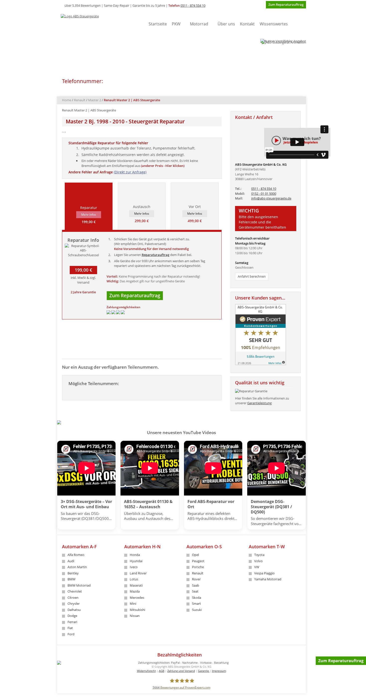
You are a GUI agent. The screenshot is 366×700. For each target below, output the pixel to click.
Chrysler (73, 603)
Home (66, 100)
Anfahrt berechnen (252, 276)
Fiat (70, 628)
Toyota (259, 554)
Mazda (135, 591)
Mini (133, 603)
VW (256, 567)
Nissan (135, 615)
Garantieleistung (259, 403)
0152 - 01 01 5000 (263, 193)
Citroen (72, 597)
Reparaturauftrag (155, 254)
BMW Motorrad (79, 585)
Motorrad (199, 24)
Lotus (134, 579)
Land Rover (138, 573)
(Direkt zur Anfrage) (130, 172)
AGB (161, 671)
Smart (196, 603)
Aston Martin (77, 567)
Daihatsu (74, 609)
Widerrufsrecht (146, 671)
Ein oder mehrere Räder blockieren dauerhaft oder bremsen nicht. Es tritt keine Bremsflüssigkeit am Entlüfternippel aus (139, 163)
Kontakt (247, 24)
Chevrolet (74, 591)
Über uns (226, 24)
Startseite (158, 24)
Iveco (134, 567)
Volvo (258, 561)
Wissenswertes (274, 24)
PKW (176, 24)
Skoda (196, 597)
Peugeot (198, 561)
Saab (195, 585)
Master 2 (94, 100)
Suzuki (197, 609)
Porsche (198, 567)
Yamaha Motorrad (267, 579)
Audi (70, 561)
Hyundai (136, 561)
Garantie (204, 671)
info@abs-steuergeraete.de (271, 198)
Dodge (72, 615)
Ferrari (72, 622)
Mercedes (137, 597)
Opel (195, 554)
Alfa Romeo (75, 554)
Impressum (219, 671)
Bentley (73, 573)
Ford (70, 634)
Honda (135, 554)
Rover (196, 579)
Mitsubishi (137, 609)
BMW (71, 579)
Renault (79, 100)
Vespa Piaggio (264, 573)
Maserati (136, 585)
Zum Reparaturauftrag (341, 660)
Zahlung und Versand (181, 671)
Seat (195, 591)
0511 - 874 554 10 (193, 5)
